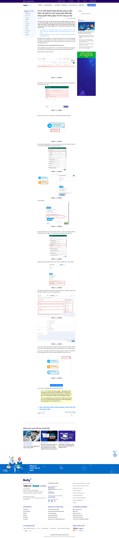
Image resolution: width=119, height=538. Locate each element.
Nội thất (27, 34)
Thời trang (27, 23)
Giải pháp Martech (48, 5)
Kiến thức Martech (28, 442)
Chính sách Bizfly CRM (78, 500)
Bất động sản (28, 13)
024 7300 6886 (51, 497)
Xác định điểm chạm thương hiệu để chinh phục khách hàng (86, 32)
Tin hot (81, 20)
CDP (30, 530)
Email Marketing (45, 528)
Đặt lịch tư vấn (91, 5)
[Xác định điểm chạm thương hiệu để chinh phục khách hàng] (86, 26)
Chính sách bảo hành (77, 495)
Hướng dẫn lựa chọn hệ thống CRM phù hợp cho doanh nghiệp (86, 44)
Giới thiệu (40, 5)
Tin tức (60, 442)
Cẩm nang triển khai (73, 5)
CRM (56, 47)
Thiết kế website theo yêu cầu (29, 528)
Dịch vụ (27, 32)
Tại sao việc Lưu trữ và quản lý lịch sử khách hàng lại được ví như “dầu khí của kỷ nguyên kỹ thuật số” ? (86, 40)
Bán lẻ (27, 26)
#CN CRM (42, 412)
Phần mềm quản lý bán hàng (63, 528)
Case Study (57, 5)
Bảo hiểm (27, 19)
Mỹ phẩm (27, 24)
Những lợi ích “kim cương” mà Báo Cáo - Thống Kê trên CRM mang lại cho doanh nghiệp (86, 36)
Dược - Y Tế (28, 15)
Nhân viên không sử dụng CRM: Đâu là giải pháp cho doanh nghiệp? (86, 47)
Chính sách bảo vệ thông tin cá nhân (81, 483)
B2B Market (81, 5)
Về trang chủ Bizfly (29, 1)
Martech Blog (64, 5)
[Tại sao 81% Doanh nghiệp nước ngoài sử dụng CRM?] (31, 436)
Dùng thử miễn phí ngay (56, 385)
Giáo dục (27, 17)
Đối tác (85, 1)
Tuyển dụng (71, 1)
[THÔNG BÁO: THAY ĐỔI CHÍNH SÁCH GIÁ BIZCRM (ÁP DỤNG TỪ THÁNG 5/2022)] (66, 436)
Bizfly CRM (43, 391)
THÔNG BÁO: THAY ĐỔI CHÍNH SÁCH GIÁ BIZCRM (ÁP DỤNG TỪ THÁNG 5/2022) (66, 446)
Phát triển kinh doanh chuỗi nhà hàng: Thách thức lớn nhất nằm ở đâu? (57, 408)
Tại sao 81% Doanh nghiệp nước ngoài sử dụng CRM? (31, 446)
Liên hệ (78, 1)
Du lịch (27, 28)
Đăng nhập (93, 1)
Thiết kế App (53, 528)
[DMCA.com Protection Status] (43, 486)
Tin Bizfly (66, 442)
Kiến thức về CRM (27, 444)
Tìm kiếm (79, 14)
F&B (26, 21)
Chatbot (26, 530)
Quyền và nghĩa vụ (77, 490)
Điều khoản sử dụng (77, 488)
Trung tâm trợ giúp (61, 1)
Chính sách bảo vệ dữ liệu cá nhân (81, 485)
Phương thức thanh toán (78, 493)
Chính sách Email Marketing (79, 497)
